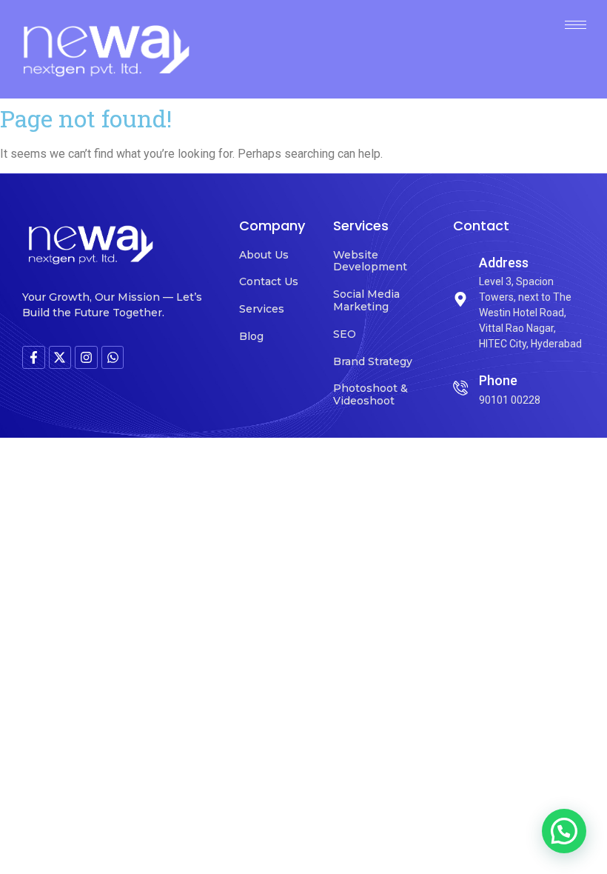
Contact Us (268, 281)
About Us (264, 254)
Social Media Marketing (366, 300)
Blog (251, 336)
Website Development (370, 261)
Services (261, 309)
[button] (564, 831)
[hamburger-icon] (575, 25)
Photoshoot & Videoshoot (370, 394)
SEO (344, 334)
